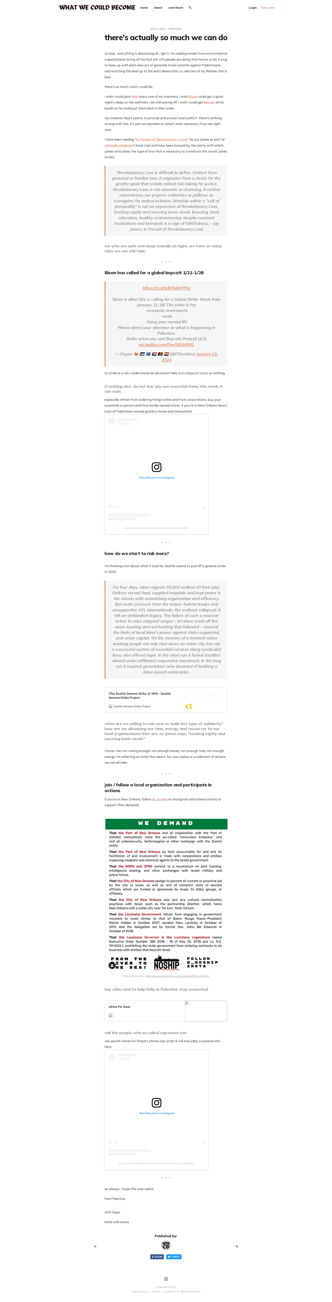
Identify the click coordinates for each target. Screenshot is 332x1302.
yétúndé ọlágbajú (119, 145)
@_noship (159, 799)
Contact (155, 1291)
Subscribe (268, 7)
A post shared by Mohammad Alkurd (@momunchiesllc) (156, 527)
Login (253, 7)
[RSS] (166, 1279)
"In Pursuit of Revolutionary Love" (162, 139)
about (158, 7)
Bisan (192, 96)
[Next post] (235, 1246)
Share (158, 1256)
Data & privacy (140, 1291)
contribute (175, 7)
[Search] (190, 8)
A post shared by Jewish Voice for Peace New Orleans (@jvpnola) (157, 1163)
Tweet (175, 1256)
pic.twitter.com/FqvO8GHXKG (166, 344)
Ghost (173, 1286)
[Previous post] (97, 1246)
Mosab (209, 102)
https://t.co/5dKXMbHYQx (166, 287)
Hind (134, 96)
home (144, 7)
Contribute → (171, 1291)
